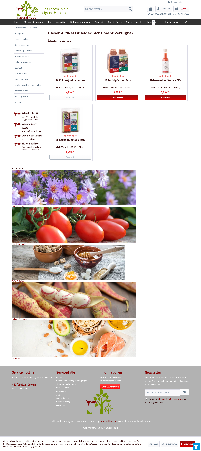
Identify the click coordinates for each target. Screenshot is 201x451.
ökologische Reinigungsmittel (28, 85)
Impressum (61, 405)
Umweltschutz (62, 391)
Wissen (18, 102)
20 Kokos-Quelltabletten (70, 80)
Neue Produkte (21, 39)
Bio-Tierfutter (21, 73)
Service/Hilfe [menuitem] (176, 2)
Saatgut (18, 67)
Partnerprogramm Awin (110, 380)
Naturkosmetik (21, 79)
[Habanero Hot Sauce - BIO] (165, 61)
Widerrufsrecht (63, 398)
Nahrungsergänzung (24, 62)
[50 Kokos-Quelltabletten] (70, 120)
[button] (196, 446)
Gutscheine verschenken (26, 27)
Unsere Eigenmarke (23, 50)
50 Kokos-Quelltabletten (70, 139)
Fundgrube (20, 33)
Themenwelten (21, 90)
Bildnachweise (62, 387)
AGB (58, 394)
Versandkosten (108, 421)
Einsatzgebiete (21, 96)
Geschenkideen (22, 45)
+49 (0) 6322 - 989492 (24, 384)
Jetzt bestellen (118, 97)
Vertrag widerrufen (110, 386)
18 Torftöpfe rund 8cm (118, 80)
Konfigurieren (187, 443)
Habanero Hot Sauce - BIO (165, 80)
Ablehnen (154, 443)
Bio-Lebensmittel (22, 56)
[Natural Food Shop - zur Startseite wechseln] (27, 9)
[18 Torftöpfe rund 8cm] (118, 61)
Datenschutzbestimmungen (171, 399)
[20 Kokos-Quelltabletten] (70, 61)
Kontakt (59, 377)
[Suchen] (130, 9)
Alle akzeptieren (169, 443)
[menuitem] (108, 9)
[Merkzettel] (150, 9)
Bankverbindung (63, 401)
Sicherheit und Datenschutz (68, 384)
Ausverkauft (70, 97)
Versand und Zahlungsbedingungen (71, 380)
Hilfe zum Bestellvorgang (111, 377)
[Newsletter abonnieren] (184, 392)
